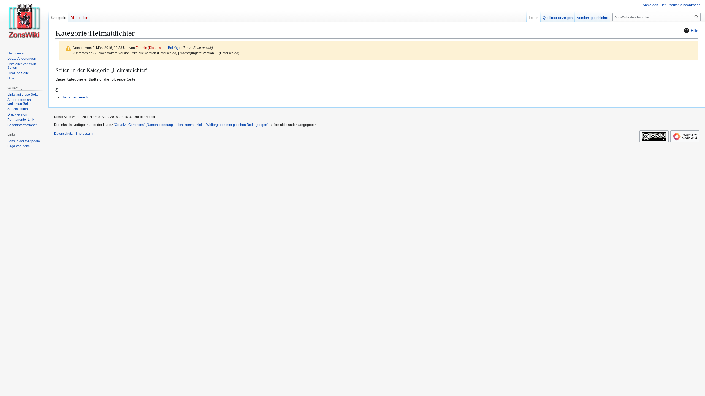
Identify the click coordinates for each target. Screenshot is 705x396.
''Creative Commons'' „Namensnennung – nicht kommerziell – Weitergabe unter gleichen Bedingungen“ (191, 125)
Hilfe (694, 30)
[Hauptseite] (24, 22)
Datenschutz (63, 134)
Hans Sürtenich (74, 97)
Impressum (84, 134)
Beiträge (174, 48)
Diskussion (157, 48)
